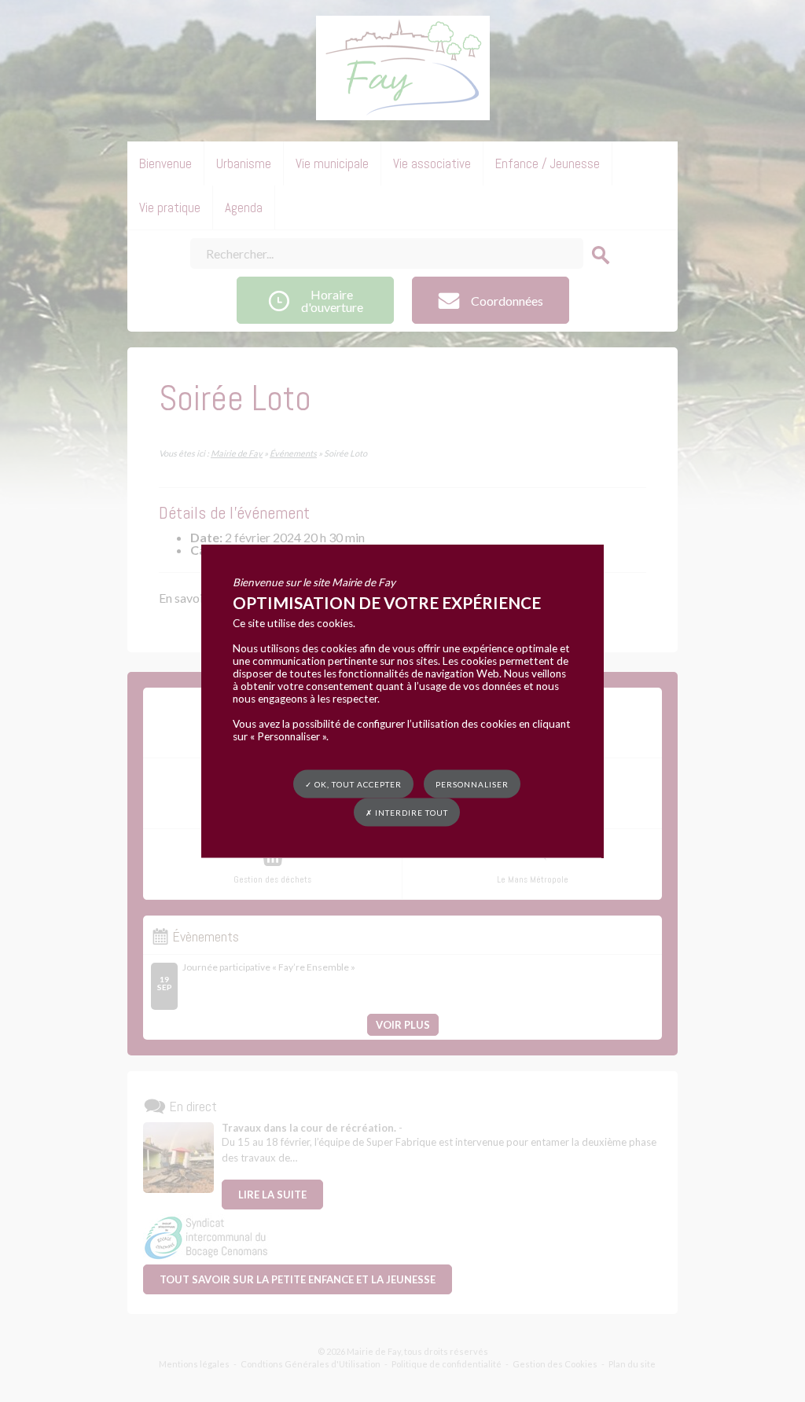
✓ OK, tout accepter (353, 784)
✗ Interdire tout (407, 812)
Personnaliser (472, 784)
